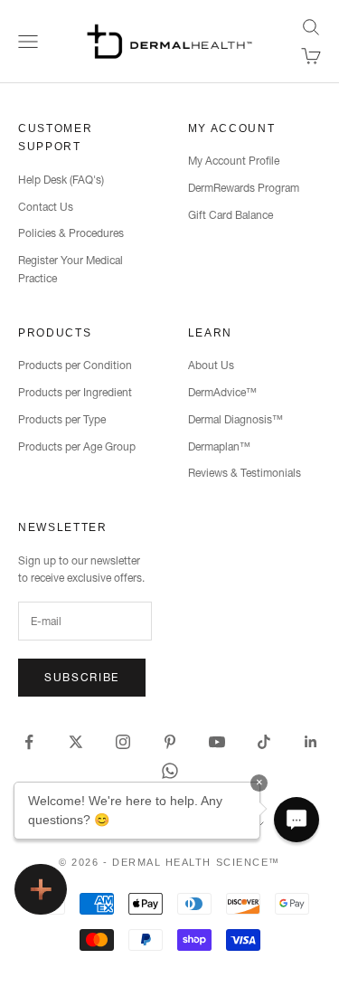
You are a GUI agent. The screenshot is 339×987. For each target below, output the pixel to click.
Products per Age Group (77, 446)
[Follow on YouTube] (217, 742)
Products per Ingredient (75, 392)
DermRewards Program (243, 188)
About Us (211, 365)
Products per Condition (75, 365)
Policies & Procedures (71, 233)
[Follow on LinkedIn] (311, 742)
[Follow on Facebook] (29, 742)
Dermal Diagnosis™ (235, 419)
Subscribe (81, 677)
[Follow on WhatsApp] (170, 771)
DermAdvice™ (222, 392)
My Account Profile (233, 160)
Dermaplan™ (219, 446)
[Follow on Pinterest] (170, 742)
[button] (296, 819)
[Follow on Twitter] (76, 742)
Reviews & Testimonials (244, 472)
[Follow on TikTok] (264, 742)
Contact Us (45, 207)
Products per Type (62, 419)
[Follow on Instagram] (123, 742)
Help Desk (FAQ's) (61, 179)
